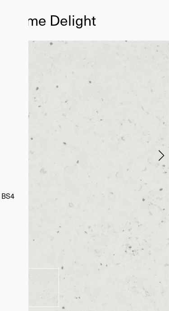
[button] (161, 155)
